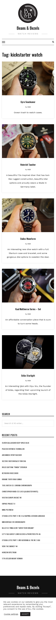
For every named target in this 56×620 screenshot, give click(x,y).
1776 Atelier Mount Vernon (12, 558)
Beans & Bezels (28, 28)
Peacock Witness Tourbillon (13, 448)
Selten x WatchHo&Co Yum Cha (14, 461)
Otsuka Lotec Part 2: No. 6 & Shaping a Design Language (23, 515)
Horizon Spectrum (9, 552)
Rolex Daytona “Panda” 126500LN (14, 467)
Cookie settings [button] (11, 614)
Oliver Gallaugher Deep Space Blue (15, 442)
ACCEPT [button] (25, 614)
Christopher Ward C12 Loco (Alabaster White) (20, 491)
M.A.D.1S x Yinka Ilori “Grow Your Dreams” (18, 528)
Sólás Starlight (28, 375)
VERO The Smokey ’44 (9, 546)
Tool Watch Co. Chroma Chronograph (17, 485)
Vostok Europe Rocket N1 (11, 497)
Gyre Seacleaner (28, 102)
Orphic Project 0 (8, 503)
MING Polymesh (7, 509)
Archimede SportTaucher (12, 455)
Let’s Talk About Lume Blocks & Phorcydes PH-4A (21, 534)
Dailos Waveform (28, 238)
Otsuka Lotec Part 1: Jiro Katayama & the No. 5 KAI (21, 540)
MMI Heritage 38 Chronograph (13, 522)
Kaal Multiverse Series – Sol (28, 309)
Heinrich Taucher (28, 164)
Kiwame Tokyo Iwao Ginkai (12, 479)
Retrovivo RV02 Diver (10, 473)
